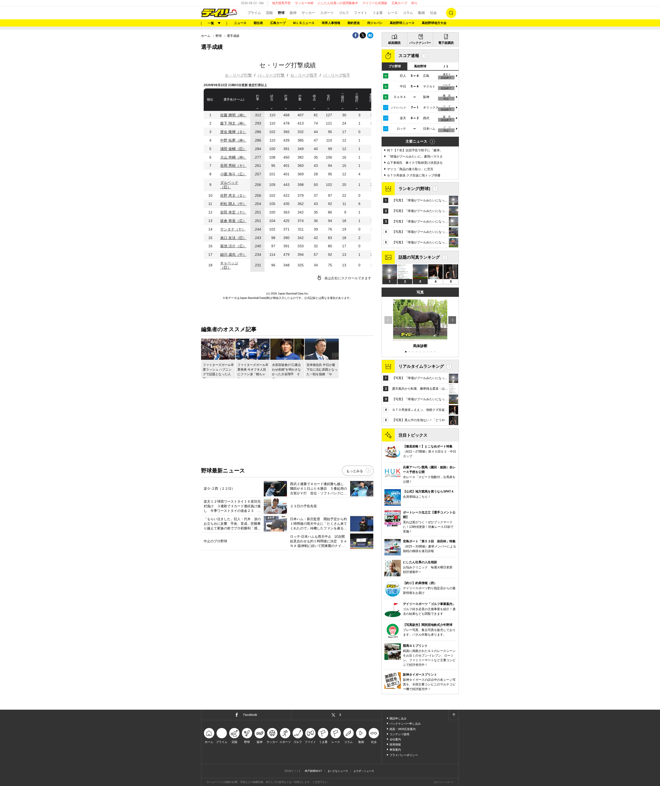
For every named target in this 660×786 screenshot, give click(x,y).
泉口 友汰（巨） (233, 238)
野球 (281, 13)
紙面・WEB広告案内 (403, 729)
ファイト (360, 13)
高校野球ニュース (402, 23)
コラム (408, 13)
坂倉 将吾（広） (233, 221)
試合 (271, 97)
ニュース (240, 23)
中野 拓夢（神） (233, 140)
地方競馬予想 (281, 3)
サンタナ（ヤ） (232, 229)
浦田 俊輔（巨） (233, 149)
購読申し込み (398, 718)
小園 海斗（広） (233, 174)
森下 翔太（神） (233, 123)
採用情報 (395, 744)
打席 (285, 97)
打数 (300, 97)
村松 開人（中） (233, 204)
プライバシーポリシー (404, 755)
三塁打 (356, 98)
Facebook (250, 715)
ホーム (205, 36)
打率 (257, 97)
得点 (314, 97)
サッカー (308, 13)
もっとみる (354, 471)
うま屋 (378, 13)
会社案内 (395, 739)
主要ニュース (416, 141)
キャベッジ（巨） (229, 265)
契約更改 (354, 23)
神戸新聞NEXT (313, 770)
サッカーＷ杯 (304, 3)
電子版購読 (446, 43)
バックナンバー (420, 43)
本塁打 (371, 98)
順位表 (258, 23)
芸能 (269, 13)
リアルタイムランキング (421, 366)
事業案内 (395, 749)
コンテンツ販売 (399, 734)
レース (393, 13)
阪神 (293, 13)
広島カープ (399, 3)
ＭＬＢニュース (304, 23)
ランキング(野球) (414, 188)
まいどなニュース (337, 770)
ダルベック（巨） (229, 185)
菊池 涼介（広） (233, 246)
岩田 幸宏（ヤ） (233, 212)
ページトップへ (453, 715)
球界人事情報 (331, 23)
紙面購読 (394, 43)
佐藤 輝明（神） (233, 115)
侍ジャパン (375, 23)
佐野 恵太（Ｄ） (233, 195)
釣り (414, 3)
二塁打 (342, 98)
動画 (421, 13)
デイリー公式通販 (374, 3)
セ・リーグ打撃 (238, 75)
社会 (433, 13)
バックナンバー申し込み (405, 723)
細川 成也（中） (233, 254)
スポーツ (327, 13)
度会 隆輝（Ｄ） (233, 132)
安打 (328, 97)
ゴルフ (344, 13)
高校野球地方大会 (434, 23)
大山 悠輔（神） (233, 157)
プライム (254, 13)
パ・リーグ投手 (336, 75)
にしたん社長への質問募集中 (338, 3)
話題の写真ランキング (419, 257)
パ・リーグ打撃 (271, 75)
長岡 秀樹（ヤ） (233, 165)
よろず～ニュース (363, 770)
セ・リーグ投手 (303, 75)
